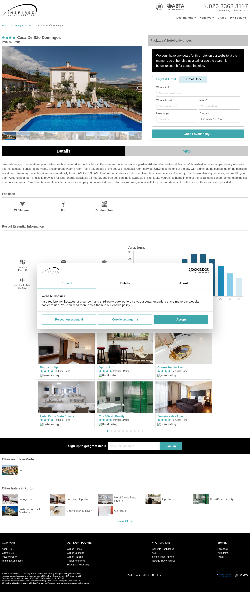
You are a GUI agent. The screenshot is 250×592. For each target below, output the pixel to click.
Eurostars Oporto (51, 367)
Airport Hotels (74, 549)
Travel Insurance (76, 560)
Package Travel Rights (163, 560)
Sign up (171, 445)
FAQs (153, 553)
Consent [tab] (66, 283)
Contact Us (8, 553)
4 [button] (119, 431)
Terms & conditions (10, 573)
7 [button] (131, 431)
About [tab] (183, 283)
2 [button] (111, 431)
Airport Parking (75, 556)
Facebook (222, 549)
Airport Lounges (75, 553)
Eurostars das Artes (170, 416)
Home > (7, 25)
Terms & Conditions (12, 560)
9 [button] (139, 431)
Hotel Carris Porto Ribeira (57, 416)
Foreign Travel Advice (162, 556)
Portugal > (21, 25)
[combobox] (198, 93)
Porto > (33, 25)
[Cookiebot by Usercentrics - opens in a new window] (191, 270)
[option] (66, 380)
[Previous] (36, 380)
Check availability (197, 134)
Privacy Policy (9, 556)
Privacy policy (30, 573)
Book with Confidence (162, 549)
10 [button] (143, 431)
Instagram (222, 553)
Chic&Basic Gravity (112, 416)
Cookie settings (122, 319)
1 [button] (107, 431)
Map (186, 151)
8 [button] (135, 431)
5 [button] (123, 431)
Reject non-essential (69, 319)
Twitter (220, 556)
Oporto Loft (106, 367)
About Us (7, 549)
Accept (181, 319)
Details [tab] (125, 283)
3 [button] (115, 431)
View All (123, 521)
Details (64, 151)
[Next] (214, 380)
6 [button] (127, 431)
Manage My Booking (78, 564)
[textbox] (200, 93)
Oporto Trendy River (170, 367)
